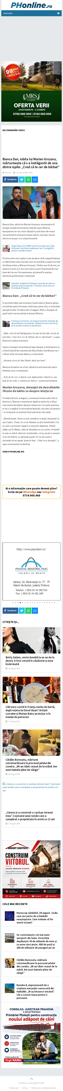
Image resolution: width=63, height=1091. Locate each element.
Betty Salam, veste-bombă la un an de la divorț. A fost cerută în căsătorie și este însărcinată (30, 661)
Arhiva (25, 1088)
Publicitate (14, 1088)
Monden (8, 172)
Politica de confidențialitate (43, 1088)
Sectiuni (8, 13)
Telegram (48, 492)
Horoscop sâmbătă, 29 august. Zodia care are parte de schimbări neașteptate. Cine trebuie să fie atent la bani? (37, 917)
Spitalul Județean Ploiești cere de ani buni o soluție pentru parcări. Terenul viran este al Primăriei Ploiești (33, 285)
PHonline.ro (23, 1083)
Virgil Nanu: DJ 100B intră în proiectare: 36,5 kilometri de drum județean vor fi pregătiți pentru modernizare (33, 248)
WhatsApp (29, 492)
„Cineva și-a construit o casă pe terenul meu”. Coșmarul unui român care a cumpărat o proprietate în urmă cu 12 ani (30, 816)
